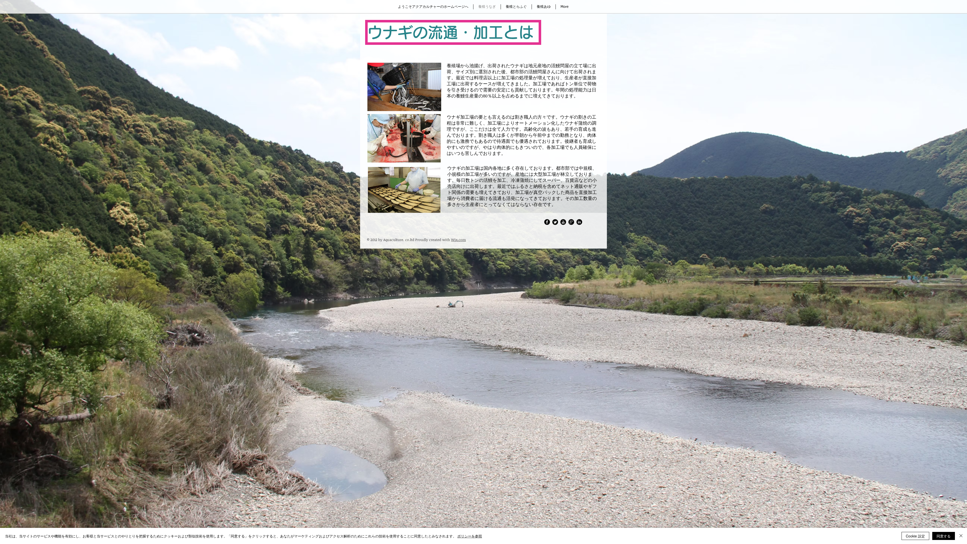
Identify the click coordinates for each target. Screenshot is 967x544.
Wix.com (458, 239)
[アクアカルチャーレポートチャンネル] (563, 222)
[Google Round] (571, 222)
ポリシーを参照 (469, 535)
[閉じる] (961, 536)
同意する (944, 535)
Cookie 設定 (915, 535)
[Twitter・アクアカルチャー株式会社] (555, 222)
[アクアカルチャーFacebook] (547, 222)
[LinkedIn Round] (579, 222)
